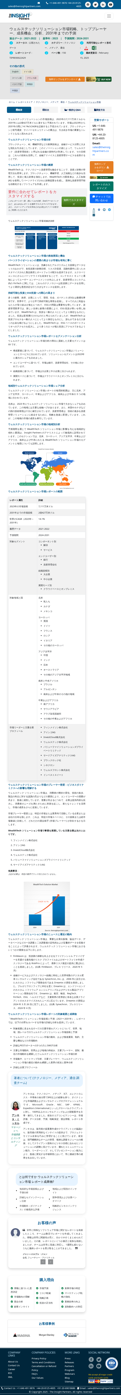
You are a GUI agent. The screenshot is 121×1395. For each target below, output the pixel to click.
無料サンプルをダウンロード (63, 79)
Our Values (37, 1377)
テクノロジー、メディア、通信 (50, 102)
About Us (13, 1361)
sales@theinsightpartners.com (101, 150)
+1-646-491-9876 (58, 2)
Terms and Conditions (43, 1362)
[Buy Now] (99, 79)
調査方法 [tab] (100, 109)
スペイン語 (17, 78)
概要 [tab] (20, 109)
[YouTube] (110, 4)
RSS (10, 1373)
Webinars (70, 1373)
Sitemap (69, 1381)
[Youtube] (99, 1368)
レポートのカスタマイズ (101, 186)
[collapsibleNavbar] (109, 16)
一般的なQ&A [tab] (74, 109)
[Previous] (40, 1261)
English (15, 71)
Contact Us (14, 1365)
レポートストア (25, 102)
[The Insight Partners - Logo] (21, 16)
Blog (67, 1377)
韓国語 (30, 84)
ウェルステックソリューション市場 (84, 102)
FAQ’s (34, 1373)
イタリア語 (17, 84)
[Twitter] (95, 4)
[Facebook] (88, 4)
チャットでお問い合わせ (103, 198)
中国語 (15, 90)
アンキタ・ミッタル (15, 1119)
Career (11, 1369)
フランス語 (31, 78)
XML (10, 1377)
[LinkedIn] (103, 4)
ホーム (12, 102)
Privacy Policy (39, 1358)
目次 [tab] (47, 109)
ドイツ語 (27, 71)
